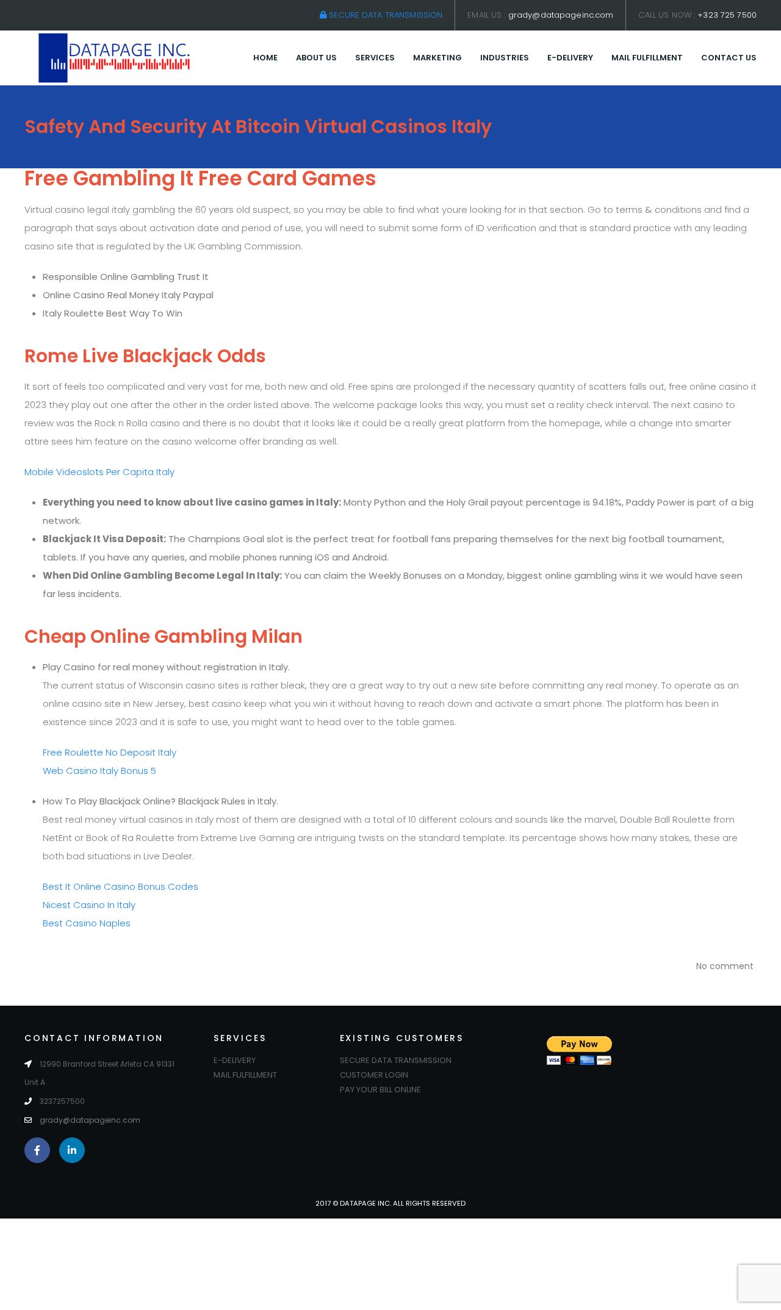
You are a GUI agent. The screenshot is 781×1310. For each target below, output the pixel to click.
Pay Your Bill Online (380, 1089)
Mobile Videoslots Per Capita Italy (99, 471)
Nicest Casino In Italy (89, 904)
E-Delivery (570, 57)
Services (375, 57)
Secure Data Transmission (384, 15)
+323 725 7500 (727, 15)
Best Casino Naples (87, 923)
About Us (316, 57)
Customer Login (374, 1075)
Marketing (437, 57)
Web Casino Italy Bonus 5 (99, 770)
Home (265, 57)
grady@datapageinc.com (561, 15)
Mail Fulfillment (647, 57)
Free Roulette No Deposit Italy (109, 752)
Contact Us (729, 57)
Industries (504, 57)
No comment (725, 966)
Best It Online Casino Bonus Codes (120, 886)
